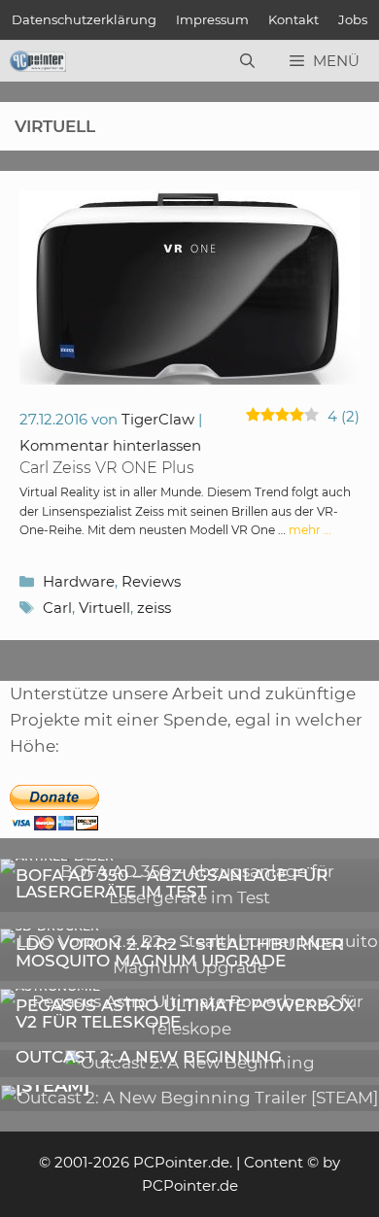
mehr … (310, 530)
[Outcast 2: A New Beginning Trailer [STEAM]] (189, 1097)
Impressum (212, 19)
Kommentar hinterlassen (110, 445)
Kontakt (293, 19)
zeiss (154, 607)
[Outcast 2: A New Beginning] (190, 1062)
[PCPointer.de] (38, 61)
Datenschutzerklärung (84, 19)
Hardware (79, 581)
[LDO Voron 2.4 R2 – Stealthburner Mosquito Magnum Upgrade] (189, 967)
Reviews (151, 581)
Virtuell (104, 607)
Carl (57, 607)
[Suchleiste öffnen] (247, 61)
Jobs (352, 19)
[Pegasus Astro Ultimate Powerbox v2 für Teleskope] (189, 1028)
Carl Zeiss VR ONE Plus (106, 467)
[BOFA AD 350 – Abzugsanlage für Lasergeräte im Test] (189, 897)
